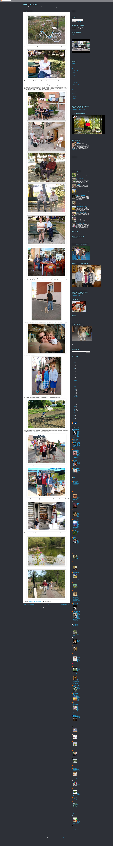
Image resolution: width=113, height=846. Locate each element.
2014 (74, 376)
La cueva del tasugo (75, 502)
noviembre (76, 381)
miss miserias (75, 825)
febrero (75, 410)
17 (75, 392)
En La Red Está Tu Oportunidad (76, 816)
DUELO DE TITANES (75, 70)
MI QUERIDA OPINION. (75, 638)
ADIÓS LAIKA (78, 173)
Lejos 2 (74, 645)
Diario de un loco (76, 734)
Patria (74, 664)
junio (75, 404)
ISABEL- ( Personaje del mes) (81, 195)
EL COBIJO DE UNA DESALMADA (76, 750)
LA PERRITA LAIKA (79, 178)
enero (75, 412)
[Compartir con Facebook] (48, 601)
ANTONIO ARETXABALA (75, 538)
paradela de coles (76, 801)
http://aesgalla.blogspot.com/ (77, 239)
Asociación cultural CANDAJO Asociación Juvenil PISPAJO (76, 770)
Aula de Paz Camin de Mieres (76, 520)
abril (74, 407)
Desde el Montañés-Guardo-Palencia (76, 828)
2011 (74, 414)
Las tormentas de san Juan (78, 698)
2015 (74, 374)
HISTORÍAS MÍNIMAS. (80, 223)
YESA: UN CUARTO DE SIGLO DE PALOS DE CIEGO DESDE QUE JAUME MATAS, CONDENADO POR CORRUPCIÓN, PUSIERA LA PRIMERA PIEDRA (76, 545)
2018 (74, 370)
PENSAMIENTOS (75, 82)
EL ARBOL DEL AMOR (80, 201)
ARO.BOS (74, 666)
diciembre (75, 380)
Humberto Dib (75, 758)
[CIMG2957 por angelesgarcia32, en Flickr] (86, 287)
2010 (74, 415)
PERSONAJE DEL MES (76, 84)
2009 (74, 417)
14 (73, 766)
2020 (74, 367)
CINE (72, 68)
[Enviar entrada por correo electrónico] (43, 601)
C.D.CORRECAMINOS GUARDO (76, 612)
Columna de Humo (76, 663)
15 (75, 393)
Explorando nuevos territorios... (78, 783)
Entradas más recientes (29, 604)
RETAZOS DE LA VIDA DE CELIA (77, 94)
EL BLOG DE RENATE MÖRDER (76, 716)
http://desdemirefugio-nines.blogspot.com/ (76, 704)
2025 (74, 359)
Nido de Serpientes (76, 765)
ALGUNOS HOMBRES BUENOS (82, 206)
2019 (74, 368)
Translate (79, 21)
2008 (74, 418)
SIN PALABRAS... (78, 640)
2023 (74, 362)
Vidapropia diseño (76, 780)
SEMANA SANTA (75, 96)
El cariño (73, 72)
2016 (74, 373)
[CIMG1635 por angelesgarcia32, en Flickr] (79, 311)
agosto (75, 386)
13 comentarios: (39, 601)
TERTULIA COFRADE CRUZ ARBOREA (76, 492)
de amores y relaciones (75, 590)
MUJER (73, 79)
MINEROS (73, 77)
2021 (74, 365)
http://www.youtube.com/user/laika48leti (78, 109)
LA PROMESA (78, 189)
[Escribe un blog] (46, 601)
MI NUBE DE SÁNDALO (75, 798)
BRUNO (73, 65)
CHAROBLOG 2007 (76, 442)
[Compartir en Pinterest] (50, 601)
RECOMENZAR (75, 481)
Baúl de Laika (30, 4)
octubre (75, 383)
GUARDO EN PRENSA (75, 788)
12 (75, 395)
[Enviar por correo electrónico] (45, 601)
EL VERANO (27, 14)
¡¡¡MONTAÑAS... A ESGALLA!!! (76, 674)
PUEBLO (73, 34)
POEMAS (73, 86)
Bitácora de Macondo (75, 461)
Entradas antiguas (65, 604)
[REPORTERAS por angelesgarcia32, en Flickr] (81, 259)
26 (75, 390)
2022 (74, 364)
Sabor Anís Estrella (75, 478)
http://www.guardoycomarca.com (77, 295)
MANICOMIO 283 (75, 440)
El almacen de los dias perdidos (76, 604)
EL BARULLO (75, 565)
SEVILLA (73, 100)
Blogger (64, 837)
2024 (74, 361)
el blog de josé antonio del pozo (76, 450)
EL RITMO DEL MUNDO (78, 730)
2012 (74, 379)
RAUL (73, 89)
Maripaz (78, 142)
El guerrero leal (75, 479)
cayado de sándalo (76, 468)
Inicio (47, 604)
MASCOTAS (74, 73)
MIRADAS (78, 217)
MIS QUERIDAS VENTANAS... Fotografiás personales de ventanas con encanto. (76, 626)
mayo (75, 406)
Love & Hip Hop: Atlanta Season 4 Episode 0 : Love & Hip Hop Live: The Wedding (76, 812)
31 (75, 389)
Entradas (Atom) (49, 607)
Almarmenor (75, 741)
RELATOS (73, 93)
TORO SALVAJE (76, 439)
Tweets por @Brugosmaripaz (76, 153)
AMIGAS (73, 63)
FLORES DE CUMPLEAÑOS (81, 212)
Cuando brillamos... (76, 799)
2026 (74, 358)
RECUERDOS (74, 91)
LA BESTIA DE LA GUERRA (78, 557)
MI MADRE (74, 75)
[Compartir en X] (47, 601)
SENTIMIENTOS (74, 98)
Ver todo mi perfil (74, 149)
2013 (74, 377)
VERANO (78, 184)
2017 (74, 371)
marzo (75, 409)
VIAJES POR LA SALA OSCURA (76, 553)
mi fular (74, 530)
